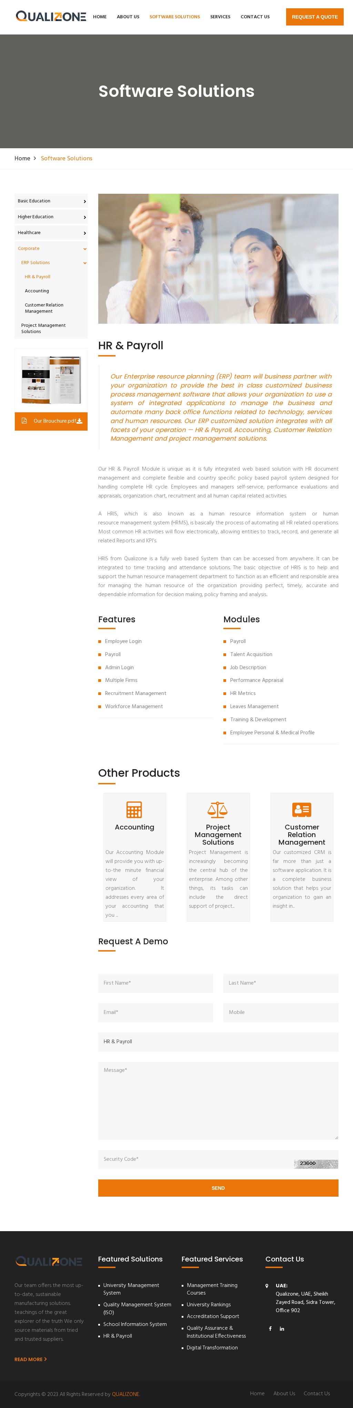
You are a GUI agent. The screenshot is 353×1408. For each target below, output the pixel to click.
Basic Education (34, 201)
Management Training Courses (212, 1290)
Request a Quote (315, 17)
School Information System (135, 1325)
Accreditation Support (213, 1317)
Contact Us (255, 17)
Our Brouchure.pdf (55, 421)
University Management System (131, 1290)
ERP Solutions (35, 263)
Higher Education (35, 217)
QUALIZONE (125, 1394)
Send (218, 1188)
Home (100, 17)
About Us (128, 17)
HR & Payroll (37, 277)
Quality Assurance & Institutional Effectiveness (216, 1332)
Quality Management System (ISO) (137, 1309)
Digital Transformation (212, 1348)
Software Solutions (175, 17)
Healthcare (29, 233)
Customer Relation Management (44, 308)
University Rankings (209, 1305)
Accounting (37, 291)
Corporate (29, 249)
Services (220, 17)
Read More (28, 1359)
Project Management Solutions (43, 329)
